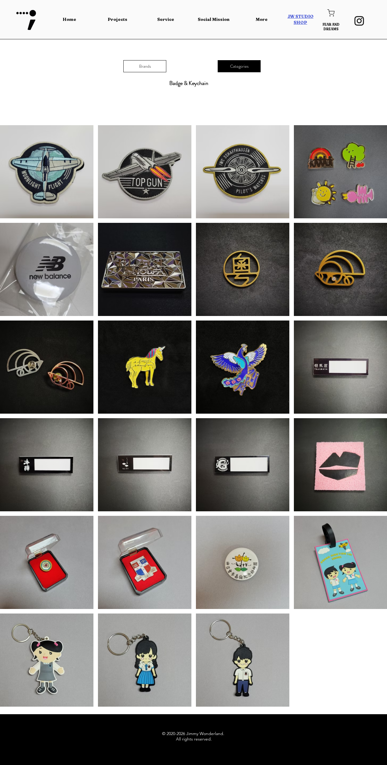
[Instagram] (359, 21)
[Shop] (331, 13)
